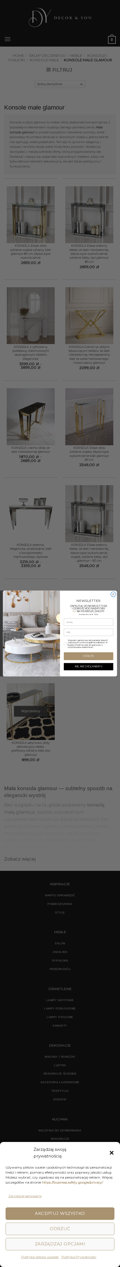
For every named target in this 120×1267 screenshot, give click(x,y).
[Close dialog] (113, 594)
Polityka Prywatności (78, 1257)
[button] (111, 1153)
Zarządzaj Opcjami (60, 1243)
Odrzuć (60, 1228)
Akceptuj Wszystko (60, 1213)
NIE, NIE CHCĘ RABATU (88, 666)
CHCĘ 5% (88, 656)
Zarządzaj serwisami (25, 1196)
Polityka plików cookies (40, 1257)
